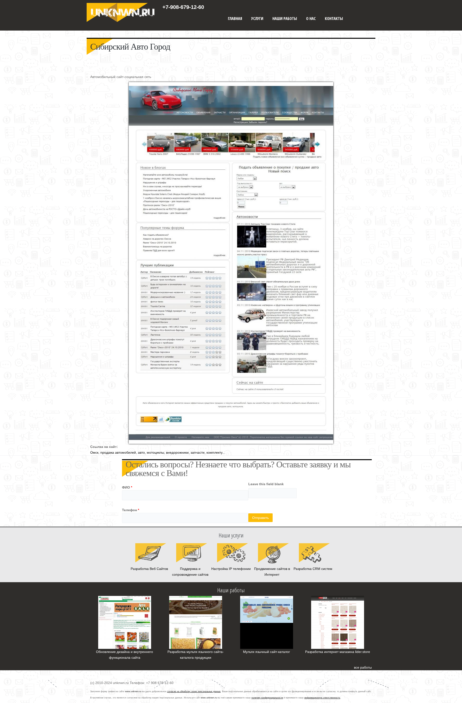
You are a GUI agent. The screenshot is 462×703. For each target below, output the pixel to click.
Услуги (257, 18)
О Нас (311, 18)
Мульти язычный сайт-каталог (266, 652)
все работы (363, 667)
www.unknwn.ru (133, 691)
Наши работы (284, 18)
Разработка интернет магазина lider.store (337, 652)
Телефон (130, 510)
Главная (235, 18)
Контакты (334, 18)
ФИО (127, 487)
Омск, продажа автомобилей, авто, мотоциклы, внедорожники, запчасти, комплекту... (157, 452)
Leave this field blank (266, 484)
